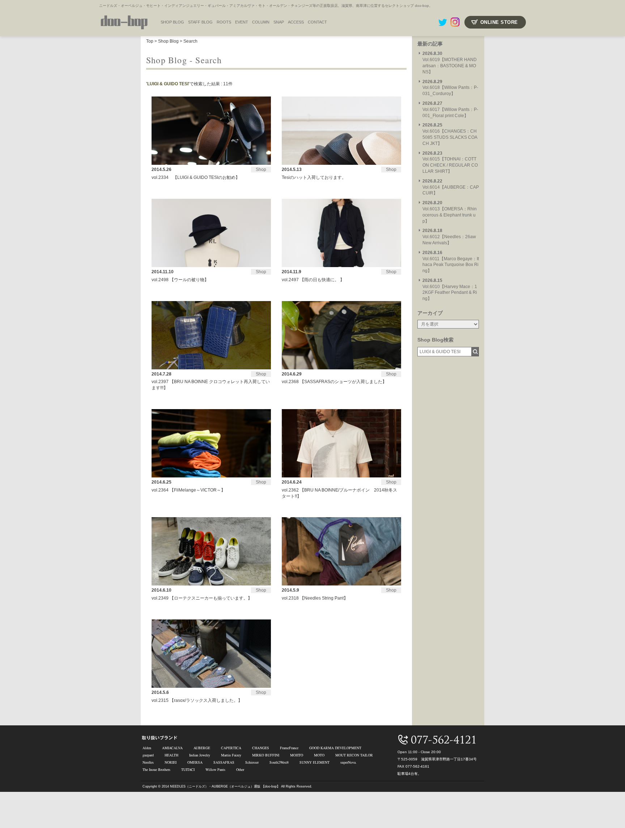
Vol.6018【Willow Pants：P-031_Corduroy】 (450, 87)
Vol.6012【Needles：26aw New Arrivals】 (449, 236)
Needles (148, 762)
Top (149, 41)
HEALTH (171, 755)
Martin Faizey (231, 755)
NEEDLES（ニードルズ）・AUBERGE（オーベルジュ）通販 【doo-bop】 (225, 786)
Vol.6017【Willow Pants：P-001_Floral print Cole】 (450, 109)
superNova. (348, 762)
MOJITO (296, 755)
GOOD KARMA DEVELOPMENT (335, 747)
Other (240, 769)
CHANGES (260, 747)
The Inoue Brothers (156, 769)
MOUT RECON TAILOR (354, 755)
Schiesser (252, 762)
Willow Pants (215, 769)
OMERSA (195, 762)
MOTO (319, 755)
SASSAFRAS (223, 762)
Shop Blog (168, 41)
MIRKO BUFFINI (265, 755)
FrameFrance (289, 747)
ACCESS (296, 22)
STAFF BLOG (200, 22)
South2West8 (279, 762)
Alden (147, 747)
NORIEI (171, 762)
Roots (224, 22)
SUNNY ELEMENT (314, 762)
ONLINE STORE (499, 22)
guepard (148, 755)
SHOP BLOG (172, 22)
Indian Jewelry (199, 755)
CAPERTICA (231, 747)
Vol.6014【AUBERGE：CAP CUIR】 (450, 187)
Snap (278, 22)
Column (260, 22)
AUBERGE (202, 747)
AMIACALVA (172, 747)
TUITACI (188, 769)
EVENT (241, 22)
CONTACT (317, 22)
